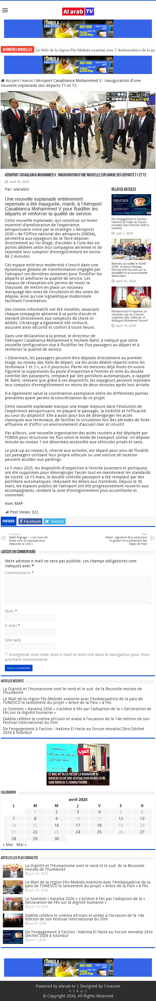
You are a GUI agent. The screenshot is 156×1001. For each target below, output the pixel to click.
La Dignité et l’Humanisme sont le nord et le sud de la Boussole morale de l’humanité (72, 690)
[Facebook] (74, 991)
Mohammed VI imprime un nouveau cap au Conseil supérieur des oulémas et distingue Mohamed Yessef (129, 316)
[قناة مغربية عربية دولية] (78, 11)
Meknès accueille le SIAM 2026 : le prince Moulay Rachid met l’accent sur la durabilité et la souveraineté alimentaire (129, 270)
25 (99, 832)
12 (121, 818)
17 (78, 825)
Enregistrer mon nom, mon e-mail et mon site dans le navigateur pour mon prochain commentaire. (77, 657)
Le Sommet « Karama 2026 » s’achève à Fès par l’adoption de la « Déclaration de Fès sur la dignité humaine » (77, 710)
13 (142, 818)
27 (142, 832)
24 (78, 832)
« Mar (8, 844)
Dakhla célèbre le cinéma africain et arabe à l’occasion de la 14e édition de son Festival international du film (76, 720)
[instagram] (85, 991)
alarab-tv (67, 986)
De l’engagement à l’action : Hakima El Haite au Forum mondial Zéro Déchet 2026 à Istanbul (130, 223)
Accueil (12, 80)
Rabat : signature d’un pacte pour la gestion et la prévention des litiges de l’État (126, 539)
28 (14, 838)
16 (56, 825)
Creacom (112, 986)
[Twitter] (77, 991)
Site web (13, 640)
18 (99, 825)
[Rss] (70, 991)
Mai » (21, 844)
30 (56, 838)
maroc (27, 80)
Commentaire (19, 572)
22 (35, 832)
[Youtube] (81, 991)
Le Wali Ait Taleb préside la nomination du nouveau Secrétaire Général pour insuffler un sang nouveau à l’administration (77, 779)
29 (35, 838)
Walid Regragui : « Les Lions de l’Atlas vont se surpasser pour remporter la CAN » (28, 539)
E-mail (12, 625)
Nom (11, 611)
